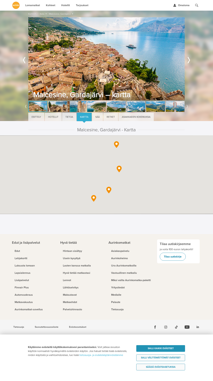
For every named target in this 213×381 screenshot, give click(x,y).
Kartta (84, 117)
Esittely (36, 117)
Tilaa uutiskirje (173, 256)
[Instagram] (165, 327)
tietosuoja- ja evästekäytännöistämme (101, 355)
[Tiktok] (176, 327)
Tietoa (69, 117)
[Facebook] (155, 327)
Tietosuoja (18, 327)
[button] (116, 144)
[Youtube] (187, 327)
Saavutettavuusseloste (46, 327)
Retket (111, 117)
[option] (106, 58)
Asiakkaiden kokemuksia (136, 117)
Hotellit (53, 117)
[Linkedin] (197, 327)
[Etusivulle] (16, 5)
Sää (97, 117)
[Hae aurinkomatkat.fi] (197, 5)
